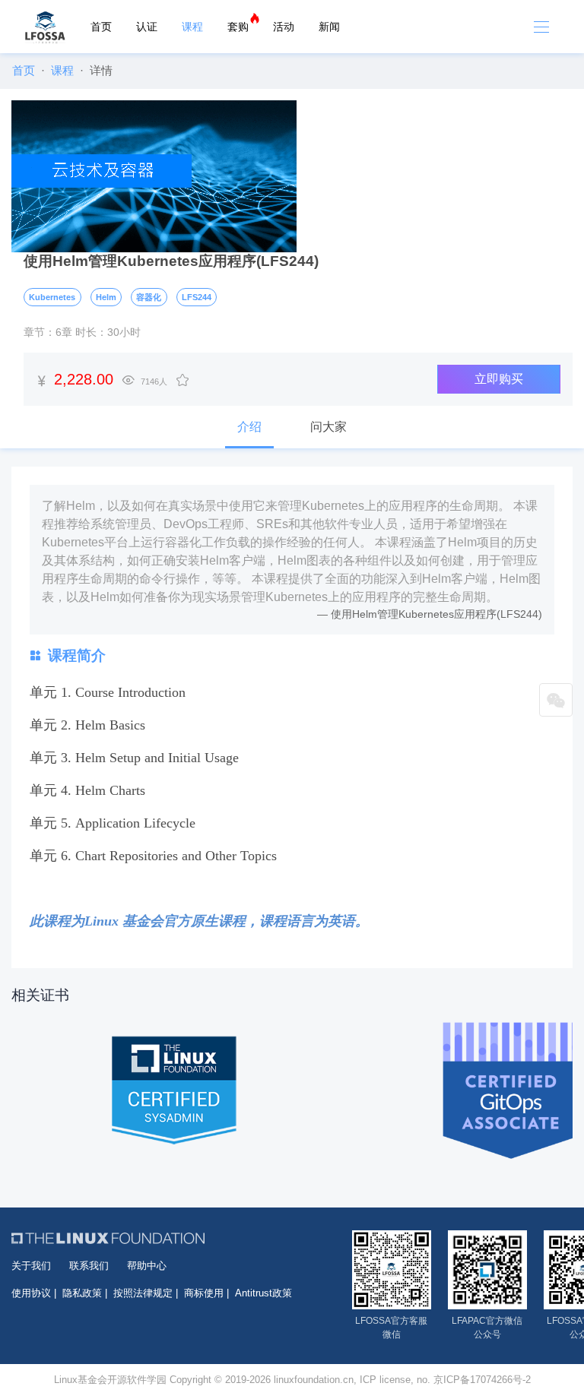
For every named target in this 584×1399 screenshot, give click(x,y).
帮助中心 (147, 1265)
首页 (101, 27)
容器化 (148, 297)
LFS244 (196, 297)
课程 (192, 27)
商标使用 (204, 1293)
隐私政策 (82, 1293)
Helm (106, 297)
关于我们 (31, 1265)
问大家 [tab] (328, 426)
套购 (238, 27)
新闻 (329, 27)
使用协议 (31, 1293)
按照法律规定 (143, 1293)
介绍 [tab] (249, 426)
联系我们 (89, 1265)
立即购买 (498, 378)
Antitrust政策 (263, 1293)
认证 (146, 27)
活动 (283, 27)
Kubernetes (52, 297)
